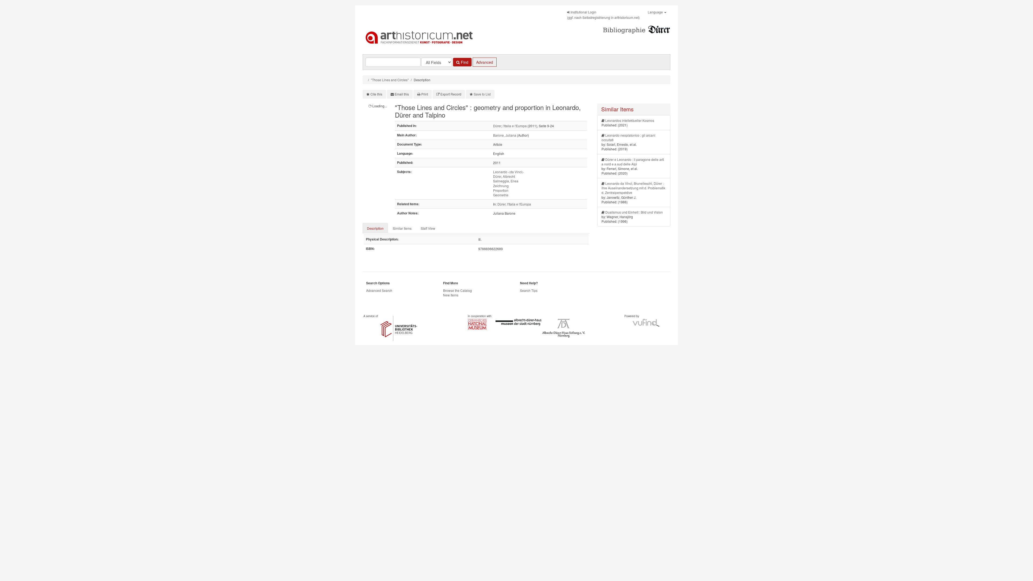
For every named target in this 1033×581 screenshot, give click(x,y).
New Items (450, 295)
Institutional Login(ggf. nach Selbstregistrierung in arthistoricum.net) (603, 15)
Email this (402, 94)
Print (424, 94)
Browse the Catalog (457, 290)
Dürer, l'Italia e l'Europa (510, 125)
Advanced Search (379, 290)
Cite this (376, 94)
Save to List (482, 94)
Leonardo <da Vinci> (508, 171)
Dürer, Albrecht (504, 176)
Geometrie (500, 195)
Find (464, 62)
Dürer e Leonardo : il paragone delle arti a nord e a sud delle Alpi (633, 161)
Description (375, 228)
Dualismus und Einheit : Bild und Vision (634, 212)
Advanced (484, 62)
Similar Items (402, 228)
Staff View (428, 228)
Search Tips (528, 290)
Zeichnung (501, 185)
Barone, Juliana (504, 135)
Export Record (450, 94)
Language (656, 12)
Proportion (500, 190)
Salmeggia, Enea (505, 181)
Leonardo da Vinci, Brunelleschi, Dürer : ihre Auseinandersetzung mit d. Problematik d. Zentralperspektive (633, 188)
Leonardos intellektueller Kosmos (629, 120)
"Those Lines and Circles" (390, 79)
